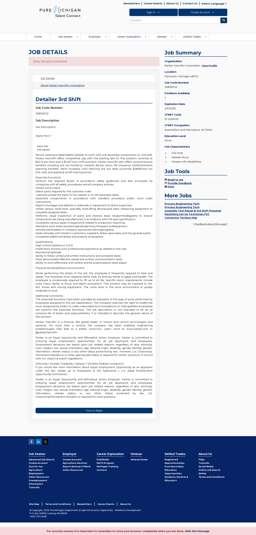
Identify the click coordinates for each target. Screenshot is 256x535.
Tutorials (34, 487)
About (63, 85)
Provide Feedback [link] (180, 183)
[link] (60, 11)
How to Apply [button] (94, 410)
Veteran (162, 36)
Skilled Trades (192, 36)
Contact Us (190, 3)
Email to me (175, 179)
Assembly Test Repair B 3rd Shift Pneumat (193, 210)
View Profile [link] (209, 65)
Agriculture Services (75, 463)
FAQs (202, 459)
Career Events (153, 3)
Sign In (151, 12)
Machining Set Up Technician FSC (187, 214)
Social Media (206, 466)
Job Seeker (65, 36)
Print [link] (171, 186)
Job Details (48, 78)
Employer (95, 36)
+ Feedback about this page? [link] (210, 224)
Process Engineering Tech (182, 203)
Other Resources (39, 477)
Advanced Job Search (41, 459)
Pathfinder (103, 459)
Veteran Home (139, 459)
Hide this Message (197, 531)
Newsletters (131, 3)
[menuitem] (38, 36)
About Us (172, 3)
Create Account (201, 12)
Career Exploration (129, 36)
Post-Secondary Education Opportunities (174, 470)
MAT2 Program (105, 463)
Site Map (34, 504)
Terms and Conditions (211, 477)
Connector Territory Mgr (181, 217)
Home (38, 36)
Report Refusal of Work (77, 466)
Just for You (36, 466)
